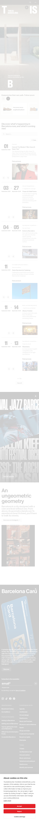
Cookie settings (19, 817)
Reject (19, 811)
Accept (19, 806)
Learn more (7, 801)
